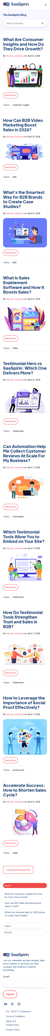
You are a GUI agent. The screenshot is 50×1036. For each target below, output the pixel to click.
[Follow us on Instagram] (19, 1004)
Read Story (10, 95)
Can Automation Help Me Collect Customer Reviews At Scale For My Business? (24, 453)
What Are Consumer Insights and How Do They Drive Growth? (23, 44)
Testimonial (18, 431)
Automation (18, 516)
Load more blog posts (18, 869)
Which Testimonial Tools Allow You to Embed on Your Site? (24, 536)
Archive (8, 932)
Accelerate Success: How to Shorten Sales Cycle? (24, 790)
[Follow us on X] (12, 1004)
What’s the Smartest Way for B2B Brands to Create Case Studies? (23, 199)
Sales (15, 348)
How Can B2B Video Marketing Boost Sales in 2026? (23, 125)
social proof (18, 770)
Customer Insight (21, 105)
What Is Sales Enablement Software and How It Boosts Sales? (23, 284)
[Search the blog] (42, 23)
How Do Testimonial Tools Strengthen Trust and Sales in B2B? (23, 619)
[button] (45, 4)
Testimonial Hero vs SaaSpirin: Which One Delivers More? (25, 368)
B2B (15, 177)
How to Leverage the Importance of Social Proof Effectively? (24, 702)
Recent (8, 885)
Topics (8, 926)
